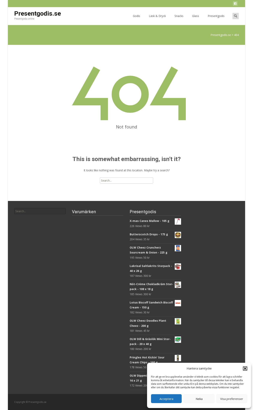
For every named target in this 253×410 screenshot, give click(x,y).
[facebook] (235, 4)
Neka (199, 399)
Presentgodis (216, 16)
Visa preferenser (231, 399)
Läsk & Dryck (157, 16)
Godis (136, 16)
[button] (245, 368)
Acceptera (166, 399)
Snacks (179, 16)
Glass (195, 16)
